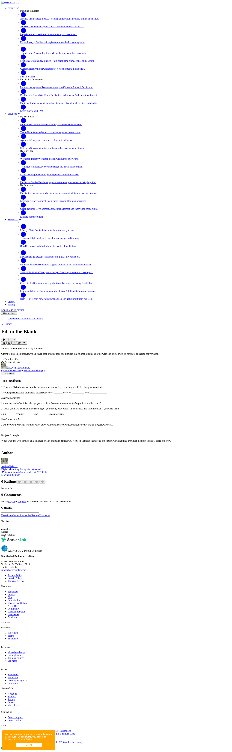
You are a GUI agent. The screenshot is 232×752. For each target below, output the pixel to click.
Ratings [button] (35, 515)
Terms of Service (16, 581)
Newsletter (13, 605)
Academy (12, 617)
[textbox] (116, 351)
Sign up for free (16, 310)
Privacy (9, 739)
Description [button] (7, 515)
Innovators (13, 677)
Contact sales (14, 720)
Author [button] (27, 515)
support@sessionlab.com (13, 570)
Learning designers (17, 680)
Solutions (13, 113)
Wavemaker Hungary (34, 370)
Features (12, 696)
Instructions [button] (18, 515)
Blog (10, 597)
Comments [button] (44, 515)
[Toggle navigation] (17, 3)
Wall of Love (14, 705)
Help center (13, 614)
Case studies (14, 600)
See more (12, 660)
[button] (6, 324)
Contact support (15, 717)
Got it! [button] (29, 745)
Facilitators (13, 674)
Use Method (8, 373)
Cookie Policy (25, 739)
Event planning (15, 655)
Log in (4, 310)
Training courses (16, 658)
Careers (11, 702)
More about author (10, 475)
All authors (25, 318)
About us (12, 693)
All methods (14, 318)
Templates (13, 591)
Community (13, 608)
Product (12, 8)
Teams (11, 635)
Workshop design (16, 652)
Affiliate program (16, 611)
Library (11, 594)
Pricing (11, 699)
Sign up (22, 501)
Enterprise (13, 638)
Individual (13, 633)
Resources (13, 219)
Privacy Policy (15, 575)
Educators (13, 683)
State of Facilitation (17, 603)
